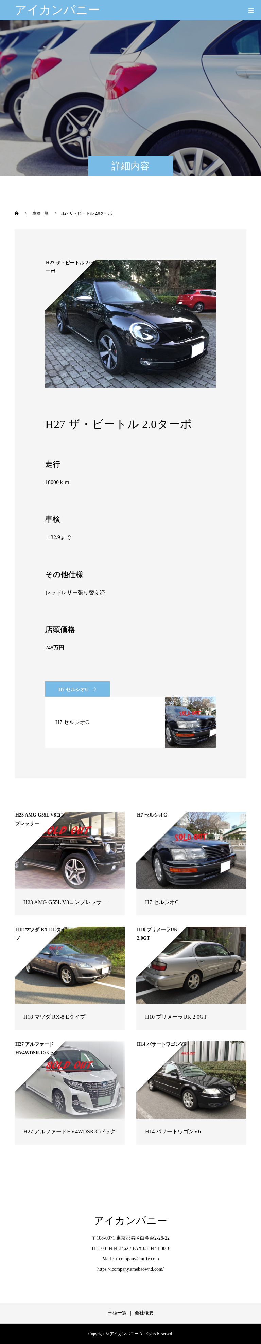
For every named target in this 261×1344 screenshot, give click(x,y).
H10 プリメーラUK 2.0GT (176, 1017)
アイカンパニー (57, 10)
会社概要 (144, 1313)
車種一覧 (117, 1313)
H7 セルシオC (73, 689)
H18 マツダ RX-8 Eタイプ (54, 1017)
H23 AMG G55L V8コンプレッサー (65, 902)
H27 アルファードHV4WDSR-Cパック (69, 1131)
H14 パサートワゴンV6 (173, 1131)
